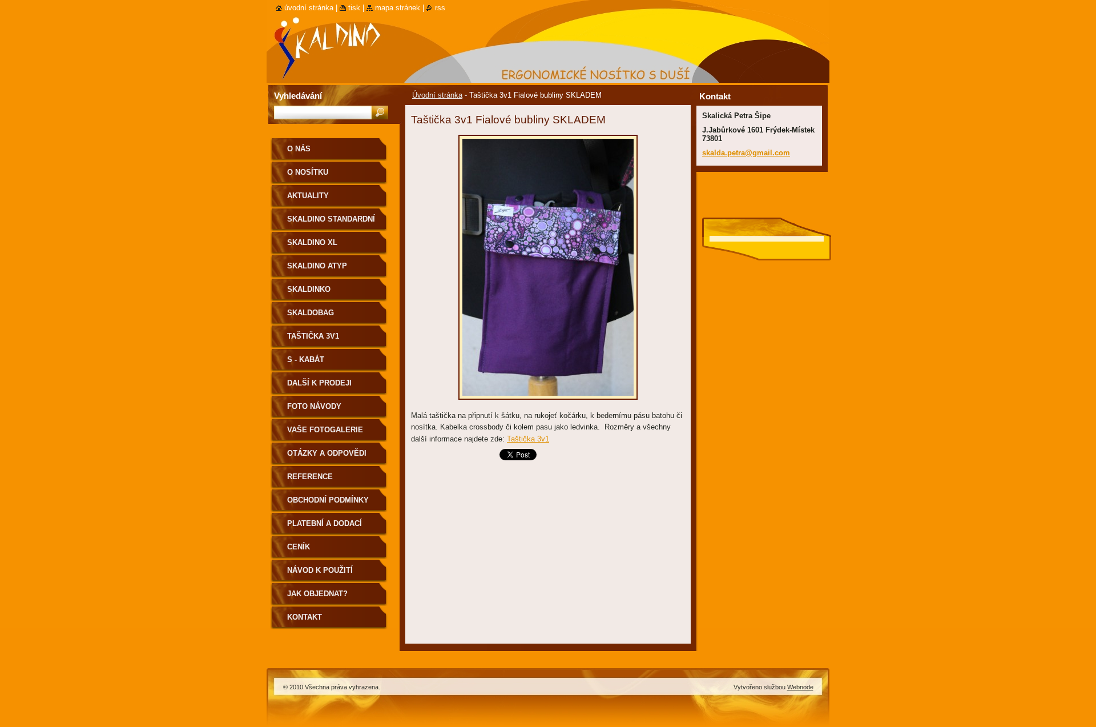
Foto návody (314, 406)
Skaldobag (310, 312)
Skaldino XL (312, 242)
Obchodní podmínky (328, 500)
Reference (310, 476)
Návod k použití (320, 570)
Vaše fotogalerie (325, 429)
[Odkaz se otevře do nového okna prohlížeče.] (548, 403)
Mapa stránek (397, 7)
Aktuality (308, 195)
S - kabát (305, 359)
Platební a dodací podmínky (324, 527)
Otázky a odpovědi (326, 453)
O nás (299, 148)
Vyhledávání (298, 96)
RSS (440, 7)
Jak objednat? (317, 593)
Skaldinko (309, 289)
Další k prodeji (319, 383)
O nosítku (307, 172)
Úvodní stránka (437, 95)
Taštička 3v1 (528, 439)
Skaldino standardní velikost (331, 223)
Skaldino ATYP (317, 266)
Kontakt (304, 617)
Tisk (354, 7)
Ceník (298, 547)
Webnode (800, 687)
